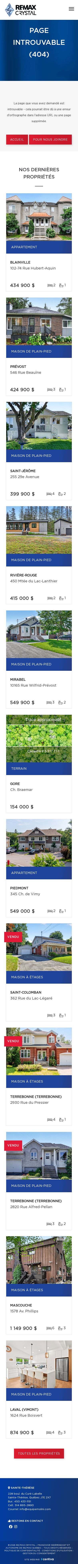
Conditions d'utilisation (57, 1551)
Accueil (17, 139)
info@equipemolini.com (35, 1509)
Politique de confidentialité (22, 1551)
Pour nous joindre (50, 139)
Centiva (47, 1559)
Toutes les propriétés (39, 1453)
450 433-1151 (22, 1501)
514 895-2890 (24, 1505)
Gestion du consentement (39, 1553)
